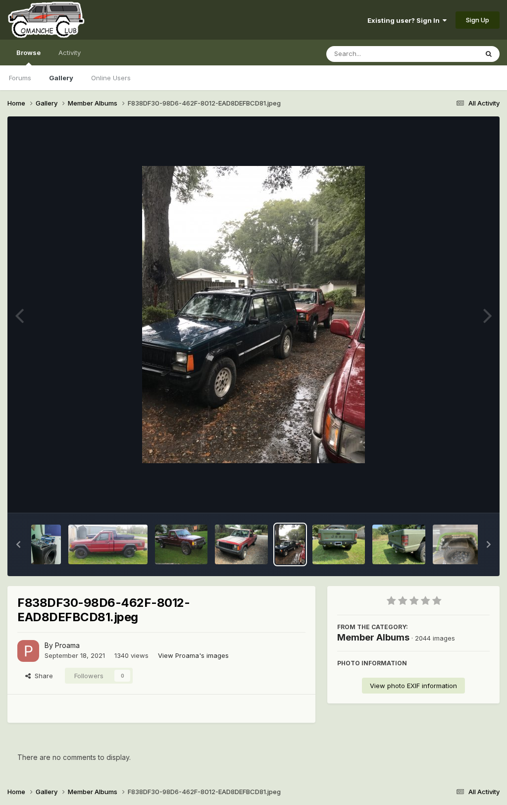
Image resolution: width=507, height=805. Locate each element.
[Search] (489, 54)
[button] (18, 544)
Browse (28, 52)
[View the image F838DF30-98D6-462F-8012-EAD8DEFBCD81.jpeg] (290, 544)
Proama (67, 645)
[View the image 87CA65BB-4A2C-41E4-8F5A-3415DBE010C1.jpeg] (459, 544)
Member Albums (373, 637)
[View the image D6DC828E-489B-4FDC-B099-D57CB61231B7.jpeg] (241, 544)
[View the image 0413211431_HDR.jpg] (108, 544)
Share (42, 676)
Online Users (111, 78)
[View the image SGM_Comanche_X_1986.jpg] (181, 544)
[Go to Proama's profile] (28, 651)
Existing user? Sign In (405, 20)
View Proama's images (193, 655)
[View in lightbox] (253, 314)
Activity (69, 52)
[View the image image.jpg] (46, 544)
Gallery (61, 78)
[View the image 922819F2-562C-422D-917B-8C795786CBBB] (398, 544)
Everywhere (447, 53)
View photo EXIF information (413, 686)
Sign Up (477, 20)
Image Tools (458, 495)
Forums (20, 78)
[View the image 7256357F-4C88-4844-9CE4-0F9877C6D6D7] (338, 544)
